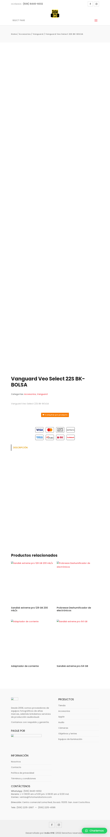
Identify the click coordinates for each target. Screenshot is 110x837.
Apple (61, 716)
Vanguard (38, 34)
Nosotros (16, 761)
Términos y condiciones (23, 778)
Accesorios (25, 34)
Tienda (61, 705)
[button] (94, 831)
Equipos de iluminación (70, 739)
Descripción (20, 447)
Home (14, 34)
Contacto (16, 767)
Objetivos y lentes (67, 733)
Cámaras (63, 728)
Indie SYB (49, 833)
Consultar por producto (56, 414)
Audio (61, 722)
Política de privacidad (22, 772)
